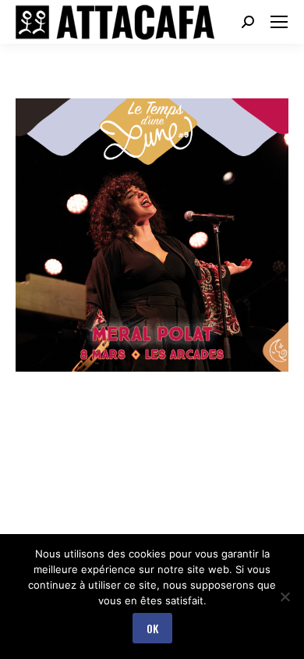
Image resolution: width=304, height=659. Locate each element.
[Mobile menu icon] (279, 21)
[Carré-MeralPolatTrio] (152, 235)
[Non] (284, 596)
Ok (152, 628)
